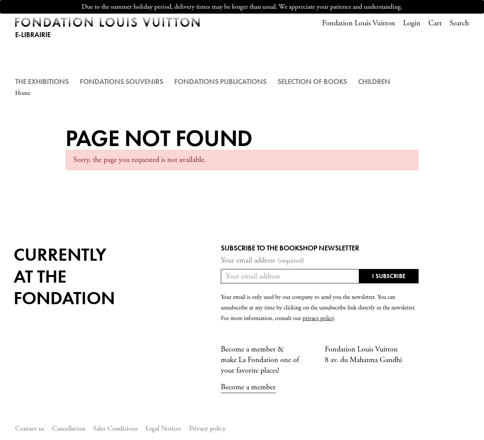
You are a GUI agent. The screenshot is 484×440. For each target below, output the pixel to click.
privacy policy (318, 318)
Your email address (262, 260)
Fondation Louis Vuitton (358, 23)
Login (411, 23)
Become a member (248, 387)
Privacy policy (207, 428)
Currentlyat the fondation (64, 276)
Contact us (29, 428)
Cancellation (68, 428)
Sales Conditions (115, 428)
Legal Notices (163, 428)
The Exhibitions (42, 81)
